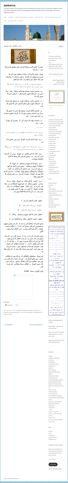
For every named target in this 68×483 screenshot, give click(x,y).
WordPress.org (52, 439)
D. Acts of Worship (53, 125)
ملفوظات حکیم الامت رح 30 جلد (56, 419)
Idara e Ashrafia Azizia (54, 372)
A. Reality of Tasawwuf (22, 310)
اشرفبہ (50, 409)
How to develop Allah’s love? (53, 17)
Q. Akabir (51, 155)
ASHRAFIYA (9, 5)
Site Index (20, 21)
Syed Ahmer (52, 407)
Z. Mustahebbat (37, 312)
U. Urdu (22, 312)
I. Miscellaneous (53, 137)
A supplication (8, 324)
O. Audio (51, 149)
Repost (50, 157)
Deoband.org (52, 366)
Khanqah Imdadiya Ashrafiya (56, 379)
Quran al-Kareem (53, 393)
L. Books (51, 143)
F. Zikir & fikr (36, 310)
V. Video (51, 169)
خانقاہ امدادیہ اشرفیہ (54, 411)
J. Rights (51, 139)
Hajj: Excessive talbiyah (36, 324)
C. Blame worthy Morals (54, 123)
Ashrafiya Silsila (39, 17)
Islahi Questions (12, 21)
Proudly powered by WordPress (11, 478)
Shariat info (51, 405)
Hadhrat (51, 368)
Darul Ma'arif (52, 362)
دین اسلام (51, 415)
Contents (51, 185)
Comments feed (53, 437)
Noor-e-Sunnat (52, 389)
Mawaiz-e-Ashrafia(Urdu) (55, 383)
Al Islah (50, 356)
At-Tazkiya (51, 360)
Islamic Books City (53, 378)
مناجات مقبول (52, 421)
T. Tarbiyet (51, 163)
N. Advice (51, 147)
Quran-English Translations (55, 395)
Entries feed (52, 435)
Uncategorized (52, 167)
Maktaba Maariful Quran (55, 381)
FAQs (5, 21)
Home (5, 17)
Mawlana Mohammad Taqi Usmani (24, 17)
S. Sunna (51, 161)
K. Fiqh (50, 141)
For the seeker (52, 189)
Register (51, 431)
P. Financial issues (53, 151)
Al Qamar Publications (54, 358)
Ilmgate (50, 374)
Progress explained (53, 199)
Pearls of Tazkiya (53, 391)
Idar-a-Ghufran (52, 370)
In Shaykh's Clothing (54, 376)
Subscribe (53, 464)
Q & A (50, 153)
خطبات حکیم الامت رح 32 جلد (55, 413)
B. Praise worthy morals (54, 121)
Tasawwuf (11, 17)
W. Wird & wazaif (28, 312)
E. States (30, 310)
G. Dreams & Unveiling (54, 131)
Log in (50, 433)
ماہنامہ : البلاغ (52, 417)
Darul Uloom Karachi (54, 364)
